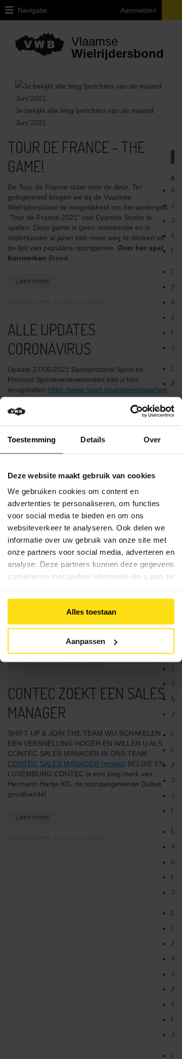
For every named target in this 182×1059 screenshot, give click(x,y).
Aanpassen (85, 641)
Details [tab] (92, 439)
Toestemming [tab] (32, 439)
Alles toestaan (91, 611)
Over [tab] (152, 439)
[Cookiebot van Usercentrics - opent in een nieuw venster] (145, 411)
